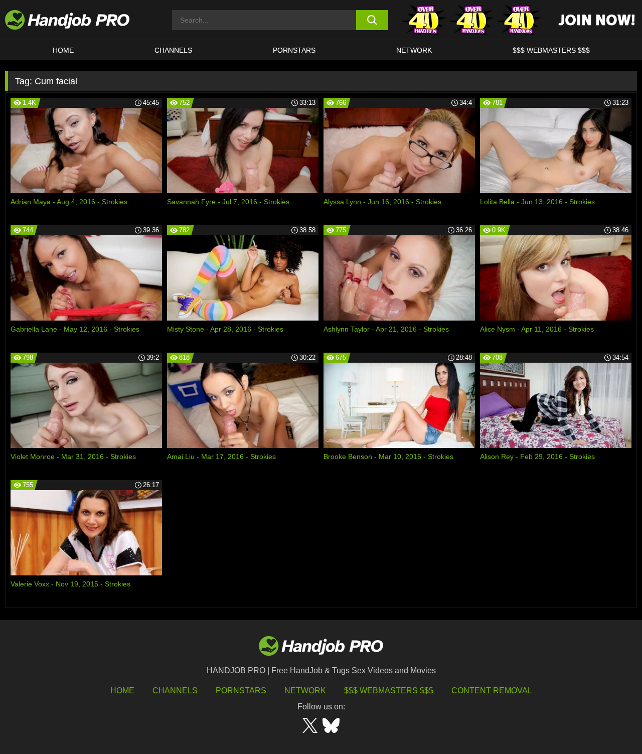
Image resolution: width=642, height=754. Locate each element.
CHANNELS (173, 50)
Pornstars (294, 50)
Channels (175, 690)
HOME (63, 50)
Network (414, 50)
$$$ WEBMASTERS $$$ (551, 50)
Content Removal (491, 690)
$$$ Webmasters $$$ (388, 690)
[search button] (372, 20)
